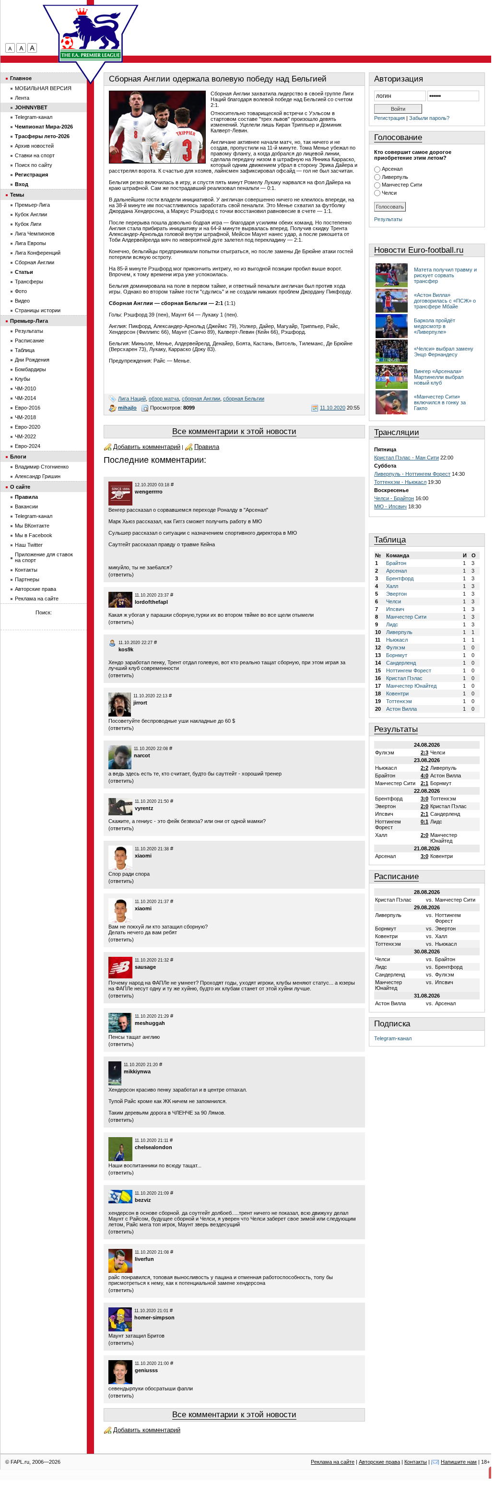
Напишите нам (459, 1462)
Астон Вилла (401, 709)
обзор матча (164, 398)
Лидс (392, 624)
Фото (21, 291)
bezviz (143, 1200)
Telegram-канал (393, 1038)
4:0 (424, 775)
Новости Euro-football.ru (418, 250)
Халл (392, 586)
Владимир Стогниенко (42, 467)
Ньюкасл (397, 640)
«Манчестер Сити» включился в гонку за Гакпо (440, 402)
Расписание (396, 876)
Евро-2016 (27, 408)
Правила (206, 446)
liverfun (144, 1259)
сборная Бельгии (243, 398)
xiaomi (143, 855)
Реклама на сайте (37, 598)
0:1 (424, 821)
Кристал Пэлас (404, 678)
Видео (22, 301)
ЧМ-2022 (25, 436)
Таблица (390, 539)
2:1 (424, 783)
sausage (145, 967)
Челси (389, 193)
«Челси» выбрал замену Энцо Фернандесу (443, 351)
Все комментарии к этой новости (234, 431)
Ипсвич (395, 609)
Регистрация (389, 118)
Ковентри (397, 693)
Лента (22, 98)
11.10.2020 (332, 408)
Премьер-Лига (32, 205)
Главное (21, 78)
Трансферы (29, 281)
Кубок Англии (31, 214)
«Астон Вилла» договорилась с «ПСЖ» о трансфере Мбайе (445, 300)
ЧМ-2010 (25, 388)
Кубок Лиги (28, 224)
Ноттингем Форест (408, 670)
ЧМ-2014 (25, 398)
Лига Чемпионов (35, 233)
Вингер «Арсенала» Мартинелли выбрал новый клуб (438, 377)
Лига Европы (30, 243)
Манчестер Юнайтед (411, 686)
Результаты (388, 219)
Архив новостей (34, 146)
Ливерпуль (395, 177)
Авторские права (35, 589)
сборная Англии (201, 398)
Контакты (26, 570)
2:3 (424, 752)
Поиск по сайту (33, 165)
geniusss (146, 1370)
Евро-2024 (27, 446)
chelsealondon (153, 1147)
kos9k (125, 649)
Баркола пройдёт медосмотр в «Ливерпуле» (434, 326)
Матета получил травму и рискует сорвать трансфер (445, 275)
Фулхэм (395, 647)
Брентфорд (399, 578)
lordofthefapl (151, 602)
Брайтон (396, 563)
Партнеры (27, 579)
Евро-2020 (27, 427)
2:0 (424, 806)
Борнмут (396, 655)
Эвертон (396, 594)
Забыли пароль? (429, 118)
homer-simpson (154, 1317)
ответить (121, 574)
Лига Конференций (37, 253)
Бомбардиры (30, 369)
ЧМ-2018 (25, 417)
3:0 (424, 798)
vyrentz (144, 808)
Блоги (18, 456)
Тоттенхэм (399, 701)
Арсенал (392, 169)
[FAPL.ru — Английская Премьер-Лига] (90, 33)
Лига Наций (132, 398)
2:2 (424, 768)
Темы (17, 195)
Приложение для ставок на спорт (44, 557)
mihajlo (127, 408)
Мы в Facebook (33, 535)
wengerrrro (149, 491)
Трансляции (396, 432)
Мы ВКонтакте (32, 526)
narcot (142, 755)
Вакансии (26, 506)
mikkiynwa (137, 1071)
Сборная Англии (34, 262)
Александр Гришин (37, 476)
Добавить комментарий (146, 446)
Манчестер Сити (402, 185)
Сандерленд (401, 663)
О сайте (20, 487)
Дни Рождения (32, 360)
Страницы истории (37, 310)
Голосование (398, 137)
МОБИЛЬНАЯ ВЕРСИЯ (43, 88)
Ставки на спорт (35, 155)
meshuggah (150, 1023)
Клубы (22, 379)
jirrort (140, 702)
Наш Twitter (29, 545)
